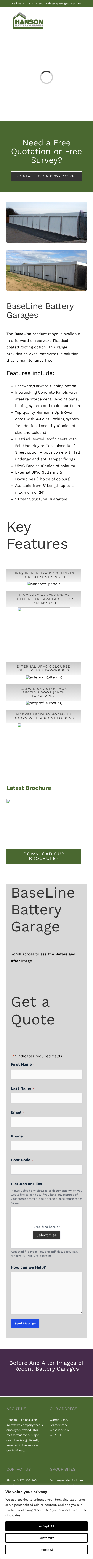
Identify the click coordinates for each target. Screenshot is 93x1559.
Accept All (46, 1526)
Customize (46, 1538)
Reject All (47, 1549)
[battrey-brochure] (43, 801)
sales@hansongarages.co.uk (63, 3)
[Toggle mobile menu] (85, 21)
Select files (46, 1235)
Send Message (25, 1323)
